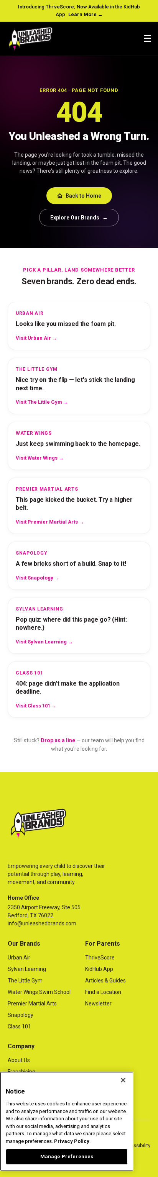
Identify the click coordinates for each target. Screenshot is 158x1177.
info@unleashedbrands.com (42, 923)
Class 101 (19, 1026)
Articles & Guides (105, 980)
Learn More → (85, 14)
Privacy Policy (71, 1141)
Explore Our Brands (79, 217)
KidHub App (99, 969)
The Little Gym (25, 980)
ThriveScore (100, 957)
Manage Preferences (66, 1156)
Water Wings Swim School (39, 992)
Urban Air (19, 957)
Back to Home (83, 196)
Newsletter (98, 1003)
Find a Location (103, 992)
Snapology (20, 1015)
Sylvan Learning (27, 969)
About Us (19, 1060)
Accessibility (136, 1145)
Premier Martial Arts (32, 1003)
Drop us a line (58, 740)
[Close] (123, 1080)
